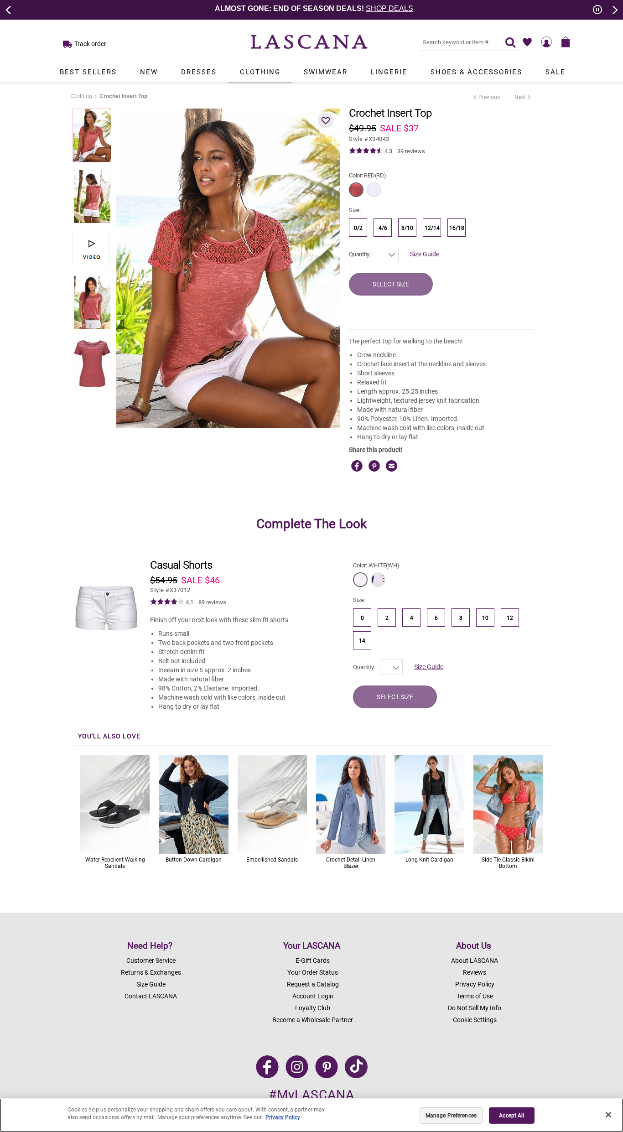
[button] (325, 120)
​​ (170, 590)
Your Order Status (312, 972)
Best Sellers (88, 72)
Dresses (199, 72)
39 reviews (411, 151)
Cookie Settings (475, 1019)
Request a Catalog (313, 984)
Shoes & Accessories (476, 72)
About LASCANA (474, 960)
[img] (366, 151)
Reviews (474, 972)
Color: (367, 175)
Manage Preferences (451, 1115)
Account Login (312, 996)
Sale (555, 72)
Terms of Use (475, 996)
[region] (311, 1115)
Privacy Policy (474, 984)
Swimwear (326, 72)
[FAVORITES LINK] (527, 42)
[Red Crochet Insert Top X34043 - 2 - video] (91, 249)
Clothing (260, 72)
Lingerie (389, 72)
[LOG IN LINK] (546, 42)
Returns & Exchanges (151, 972)
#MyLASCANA (311, 1094)
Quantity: (360, 254)
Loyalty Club (312, 1008)
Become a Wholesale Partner (312, 1019)
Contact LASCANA (151, 996)
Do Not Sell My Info (474, 1008)
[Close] (608, 1115)
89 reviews (212, 602)
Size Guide (424, 254)
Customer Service (151, 960)
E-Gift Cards (313, 960)
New (149, 72)
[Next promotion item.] (614, 9)
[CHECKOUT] (565, 42)
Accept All (511, 1115)
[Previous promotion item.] (8, 9)
